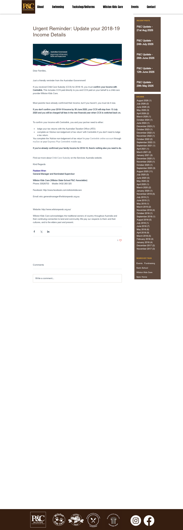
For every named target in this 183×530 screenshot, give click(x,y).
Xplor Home (141, 277)
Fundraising (149, 263)
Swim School (142, 268)
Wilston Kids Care (144, 272)
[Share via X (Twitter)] (41, 231)
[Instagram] (136, 520)
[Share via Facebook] (34, 231)
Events (139, 263)
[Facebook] (149, 520)
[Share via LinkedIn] (48, 231)
